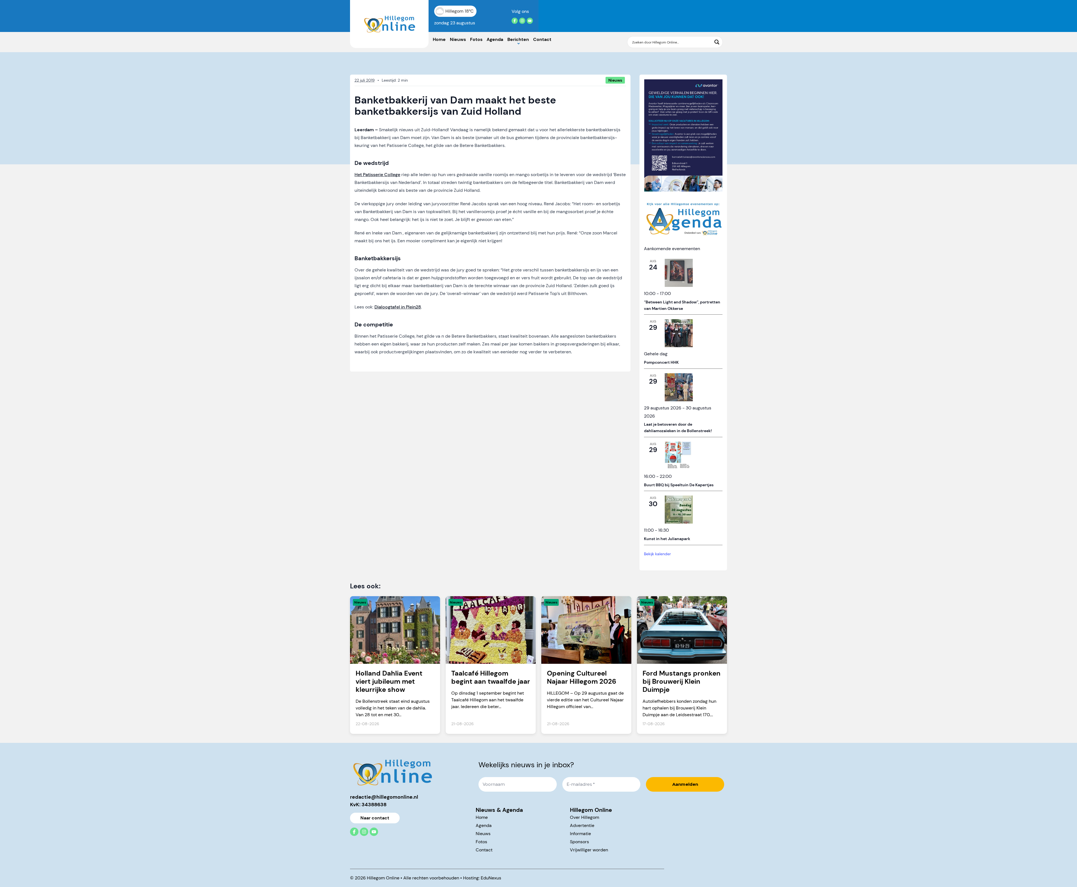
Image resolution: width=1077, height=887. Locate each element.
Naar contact (374, 818)
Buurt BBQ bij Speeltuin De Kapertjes (679, 484)
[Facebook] (515, 21)
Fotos (476, 39)
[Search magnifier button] (717, 42)
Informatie (580, 834)
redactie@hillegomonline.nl (384, 797)
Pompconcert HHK (661, 362)
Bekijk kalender (657, 553)
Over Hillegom (584, 817)
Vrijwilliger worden (589, 850)
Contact (542, 39)
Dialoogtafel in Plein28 (397, 307)
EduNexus (491, 878)
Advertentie (582, 825)
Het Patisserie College (377, 175)
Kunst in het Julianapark (667, 538)
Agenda (495, 39)
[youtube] (530, 21)
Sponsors (579, 842)
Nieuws (458, 39)
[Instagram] (522, 21)
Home (439, 39)
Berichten (518, 39)
